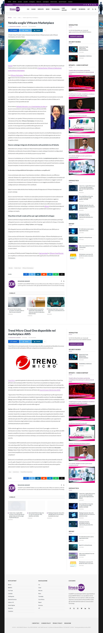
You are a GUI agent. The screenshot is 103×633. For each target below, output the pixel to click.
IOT (89, 9)
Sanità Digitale (46, 1)
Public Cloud (18, 268)
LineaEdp (10, 593)
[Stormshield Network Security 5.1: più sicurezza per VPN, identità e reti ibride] (73, 198)
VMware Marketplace (28, 268)
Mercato (41, 9)
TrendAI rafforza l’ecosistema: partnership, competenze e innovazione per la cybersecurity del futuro (81, 72)
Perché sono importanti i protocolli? (78, 115)
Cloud (33, 9)
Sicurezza (82, 9)
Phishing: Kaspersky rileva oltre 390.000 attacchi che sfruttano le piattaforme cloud (87, 207)
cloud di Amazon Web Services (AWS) (50, 390)
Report (74, 9)
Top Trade (20, 1)
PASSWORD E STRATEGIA (85, 56)
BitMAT (9, 1)
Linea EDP (26, 1)
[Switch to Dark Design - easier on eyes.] (93, 9)
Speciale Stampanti (62, 1)
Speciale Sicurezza (12, 599)
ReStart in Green (54, 1)
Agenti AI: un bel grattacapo (85, 237)
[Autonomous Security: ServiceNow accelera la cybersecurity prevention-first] (73, 216)
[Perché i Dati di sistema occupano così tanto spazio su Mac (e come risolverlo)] (17, 302)
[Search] (95, 9)
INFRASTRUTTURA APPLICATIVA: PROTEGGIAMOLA (83, 48)
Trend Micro (11, 380)
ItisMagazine (11, 596)
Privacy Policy (57, 623)
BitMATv (14, 1)
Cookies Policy (46, 623)
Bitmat (9, 584)
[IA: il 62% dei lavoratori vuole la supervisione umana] (73, 231)
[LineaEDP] (15, 9)
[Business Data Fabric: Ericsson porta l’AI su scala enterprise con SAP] (56, 302)
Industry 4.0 (11, 602)
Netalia (11, 268)
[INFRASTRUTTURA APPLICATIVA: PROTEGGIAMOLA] (73, 49)
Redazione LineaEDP (15, 26)
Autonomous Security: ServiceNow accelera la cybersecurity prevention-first (86, 216)
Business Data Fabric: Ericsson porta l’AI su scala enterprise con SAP (56, 310)
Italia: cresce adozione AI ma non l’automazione (86, 246)
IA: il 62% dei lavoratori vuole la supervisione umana (86, 229)
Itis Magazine (32, 1)
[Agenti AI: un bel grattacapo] (73, 240)
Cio (28, 9)
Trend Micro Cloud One (26, 472)
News (47, 9)
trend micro (16, 472)
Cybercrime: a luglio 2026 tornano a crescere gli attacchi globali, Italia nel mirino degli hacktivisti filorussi (87, 188)
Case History (64, 9)
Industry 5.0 (39, 1)
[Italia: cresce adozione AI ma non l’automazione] (73, 248)
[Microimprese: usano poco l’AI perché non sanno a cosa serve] (73, 256)
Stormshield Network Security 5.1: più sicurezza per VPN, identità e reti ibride (86, 198)
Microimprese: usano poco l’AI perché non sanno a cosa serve (86, 255)
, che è (31, 106)
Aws (10, 472)
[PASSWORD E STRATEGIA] (73, 58)
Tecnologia (55, 9)
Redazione (10, 608)
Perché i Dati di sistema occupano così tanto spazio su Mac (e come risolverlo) (16, 310)
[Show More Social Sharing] (44, 30)
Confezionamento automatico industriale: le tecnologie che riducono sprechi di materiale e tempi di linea (34, 4)
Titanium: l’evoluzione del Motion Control (79, 135)
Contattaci (70, 1)
